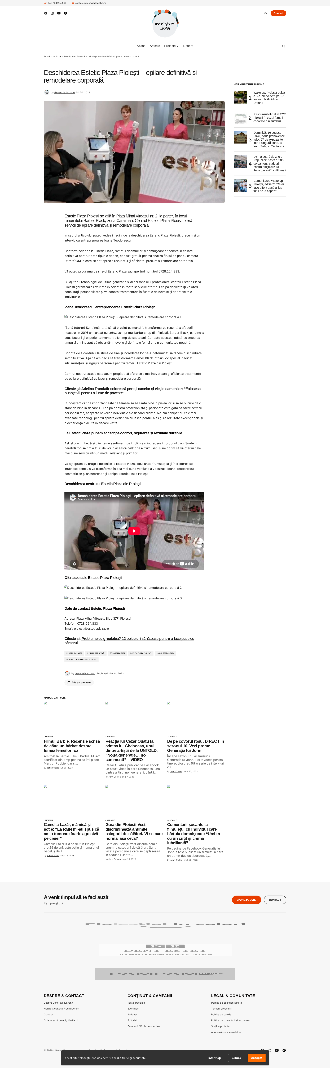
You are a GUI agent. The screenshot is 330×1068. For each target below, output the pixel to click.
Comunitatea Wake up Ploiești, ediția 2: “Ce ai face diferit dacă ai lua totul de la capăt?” (268, 186)
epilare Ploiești (117, 653)
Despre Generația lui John (58, 1002)
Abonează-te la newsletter (226, 1032)
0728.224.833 (169, 271)
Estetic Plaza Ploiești (140, 653)
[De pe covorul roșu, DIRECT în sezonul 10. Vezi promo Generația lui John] (196, 718)
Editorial (132, 1020)
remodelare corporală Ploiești (81, 660)
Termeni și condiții (221, 1008)
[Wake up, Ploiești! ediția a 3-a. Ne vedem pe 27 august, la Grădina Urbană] (240, 97)
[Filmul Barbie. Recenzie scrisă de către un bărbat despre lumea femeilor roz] (72, 718)
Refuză (236, 1058)
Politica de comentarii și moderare (230, 1020)
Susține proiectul (220, 1026)
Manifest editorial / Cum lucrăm (61, 1008)
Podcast (132, 1014)
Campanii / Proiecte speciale (143, 1026)
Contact (278, 13)
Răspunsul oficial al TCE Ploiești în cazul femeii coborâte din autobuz (269, 118)
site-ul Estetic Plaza (112, 271)
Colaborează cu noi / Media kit (61, 1020)
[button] (266, 13)
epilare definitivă (95, 653)
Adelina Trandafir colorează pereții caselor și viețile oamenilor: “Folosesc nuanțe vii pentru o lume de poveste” (132, 391)
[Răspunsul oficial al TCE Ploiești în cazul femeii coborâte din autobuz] (240, 118)
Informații (214, 1058)
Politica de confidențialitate (226, 1002)
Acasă (47, 56)
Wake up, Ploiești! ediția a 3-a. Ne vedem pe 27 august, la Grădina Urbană (269, 98)
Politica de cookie (221, 1014)
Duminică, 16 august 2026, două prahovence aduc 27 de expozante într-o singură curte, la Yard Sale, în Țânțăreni (269, 139)
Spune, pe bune (246, 899)
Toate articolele (136, 1002)
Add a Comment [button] (81, 682)
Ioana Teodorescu (165, 653)
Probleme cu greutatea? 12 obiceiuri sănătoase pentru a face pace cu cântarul (129, 640)
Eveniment (133, 1008)
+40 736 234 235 (57, 3)
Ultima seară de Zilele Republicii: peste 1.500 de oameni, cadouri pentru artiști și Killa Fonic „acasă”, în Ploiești (269, 163)
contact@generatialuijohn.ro (90, 3)
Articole (57, 56)
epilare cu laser (74, 653)
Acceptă (256, 1058)
